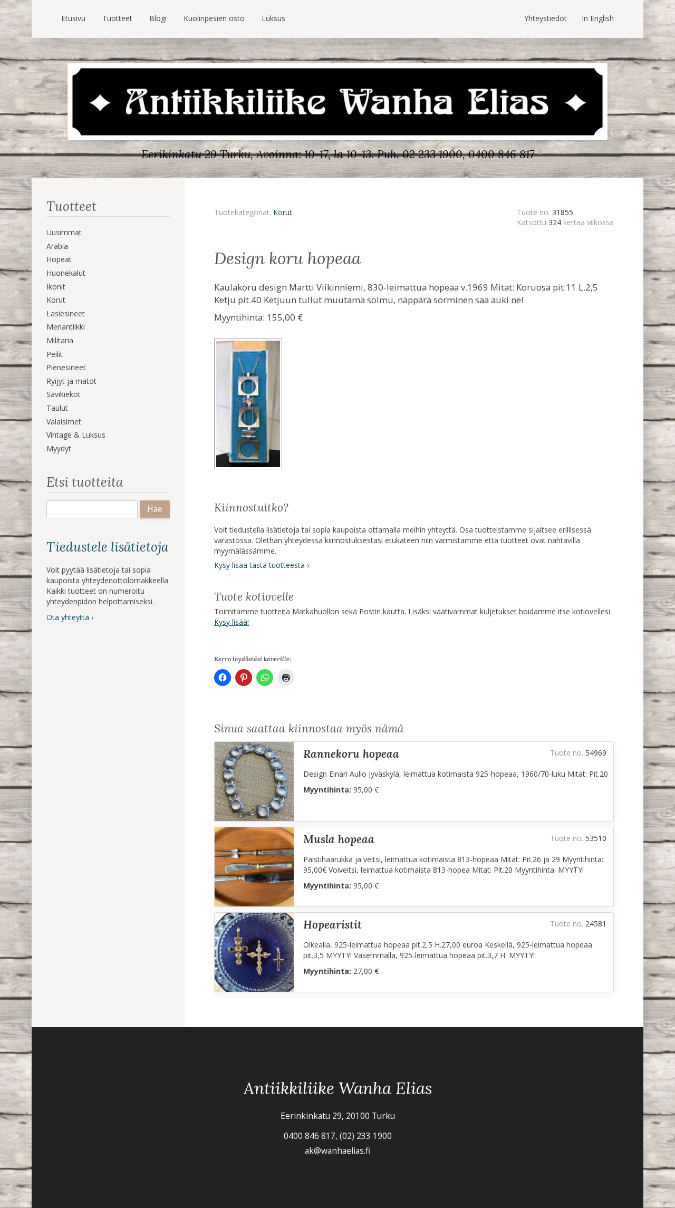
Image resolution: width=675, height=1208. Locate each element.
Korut (55, 300)
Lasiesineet (65, 313)
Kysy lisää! (231, 622)
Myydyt (58, 448)
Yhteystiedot (545, 18)
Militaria (59, 340)
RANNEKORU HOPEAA (351, 754)
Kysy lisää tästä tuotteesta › (261, 565)
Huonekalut (65, 273)
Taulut (57, 408)
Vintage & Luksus (75, 435)
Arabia (57, 246)
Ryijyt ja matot (71, 381)
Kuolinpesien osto (214, 18)
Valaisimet (63, 422)
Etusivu (73, 18)
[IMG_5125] (249, 342)
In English (598, 18)
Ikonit (55, 287)
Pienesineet (66, 367)
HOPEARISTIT (332, 924)
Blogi (158, 18)
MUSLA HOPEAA (338, 839)
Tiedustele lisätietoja (107, 546)
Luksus (273, 18)
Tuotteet (117, 18)
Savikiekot (63, 394)
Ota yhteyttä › (69, 617)
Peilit (54, 354)
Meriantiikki (65, 327)
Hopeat (59, 259)
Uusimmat (64, 232)
